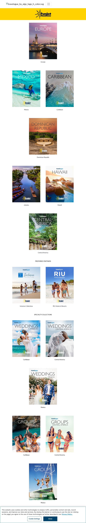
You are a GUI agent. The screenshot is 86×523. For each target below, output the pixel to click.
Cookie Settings (34, 519)
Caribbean (26, 359)
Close (50, 519)
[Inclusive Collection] (26, 285)
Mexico (43, 407)
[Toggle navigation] (48, 4)
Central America (60, 359)
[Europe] (43, 41)
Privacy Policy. (67, 514)
